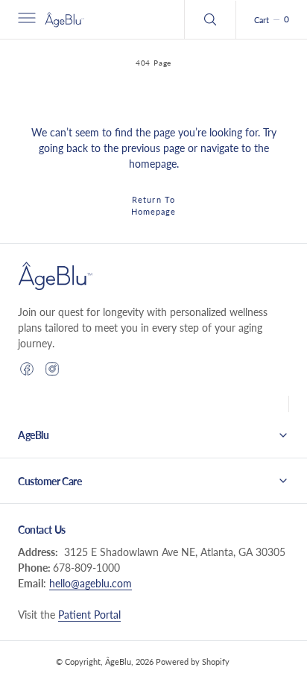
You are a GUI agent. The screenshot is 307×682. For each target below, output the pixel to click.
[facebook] (27, 369)
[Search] (210, 19)
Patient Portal (89, 614)
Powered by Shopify (193, 661)
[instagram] (52, 369)
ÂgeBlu (118, 661)
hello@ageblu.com (90, 583)
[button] (25, 19)
